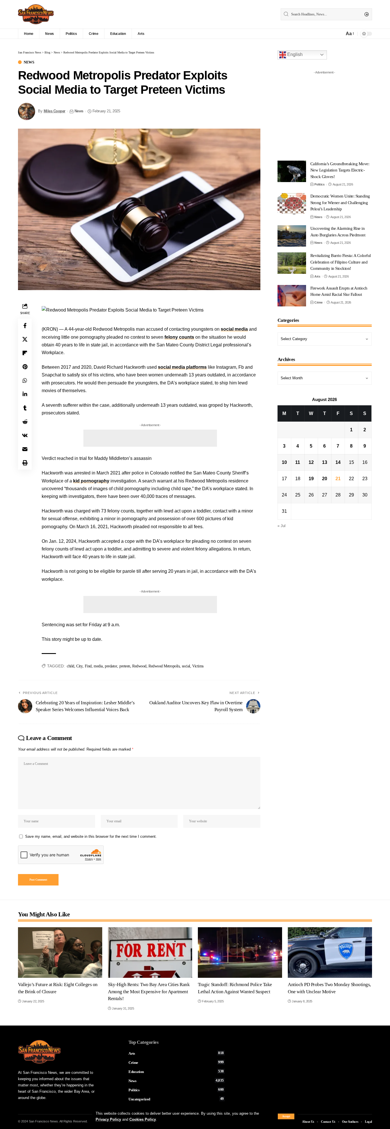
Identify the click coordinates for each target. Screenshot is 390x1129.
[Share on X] (25, 339)
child (70, 666)
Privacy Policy (108, 1119)
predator (111, 666)
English (294, 54)
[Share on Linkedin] (25, 394)
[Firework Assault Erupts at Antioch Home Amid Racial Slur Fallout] (292, 295)
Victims (198, 666)
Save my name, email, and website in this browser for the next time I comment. (91, 836)
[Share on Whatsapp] (25, 380)
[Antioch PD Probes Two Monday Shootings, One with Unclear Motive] (330, 952)
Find (88, 666)
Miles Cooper (54, 111)
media (98, 666)
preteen (124, 666)
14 (338, 462)
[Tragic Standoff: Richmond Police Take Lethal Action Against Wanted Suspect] (240, 952)
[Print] (25, 463)
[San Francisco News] (36, 14)
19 (311, 478)
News (29, 62)
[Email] (25, 449)
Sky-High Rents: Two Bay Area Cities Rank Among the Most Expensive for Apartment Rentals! (149, 991)
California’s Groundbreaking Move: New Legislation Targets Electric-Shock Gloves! (339, 170)
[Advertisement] (150, 438)
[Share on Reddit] (25, 421)
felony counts (179, 337)
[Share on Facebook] (25, 325)
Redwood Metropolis (164, 666)
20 (324, 478)
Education (176, 1071)
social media (234, 329)
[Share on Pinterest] (25, 367)
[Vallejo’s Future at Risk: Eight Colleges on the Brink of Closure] (60, 952)
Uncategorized (176, 1099)
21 (338, 478)
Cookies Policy (142, 1119)
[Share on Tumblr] (25, 408)
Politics (319, 184)
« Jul (282, 526)
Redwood (139, 666)
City (79, 666)
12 (311, 462)
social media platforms (182, 367)
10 (284, 462)
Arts (317, 276)
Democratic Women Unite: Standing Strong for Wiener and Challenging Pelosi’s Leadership (340, 202)
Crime (318, 302)
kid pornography (91, 480)
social (186, 666)
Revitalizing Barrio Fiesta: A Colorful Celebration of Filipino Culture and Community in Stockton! (340, 262)
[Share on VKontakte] (25, 435)
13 (324, 462)
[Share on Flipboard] (25, 353)
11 (297, 462)
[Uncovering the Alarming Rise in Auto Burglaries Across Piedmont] (292, 236)
